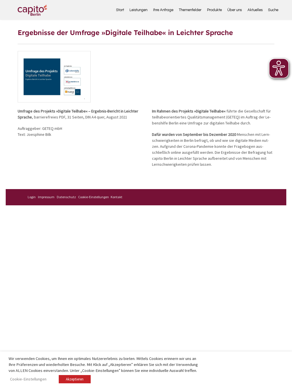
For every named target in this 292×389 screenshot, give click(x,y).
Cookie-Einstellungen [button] (93, 197)
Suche (271, 10)
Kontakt (116, 197)
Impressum (46, 197)
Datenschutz (66, 197)
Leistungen (138, 10)
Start (120, 10)
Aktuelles (255, 10)
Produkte (214, 10)
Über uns (234, 10)
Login (32, 197)
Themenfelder (190, 10)
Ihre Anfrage (163, 10)
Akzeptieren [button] (75, 379)
